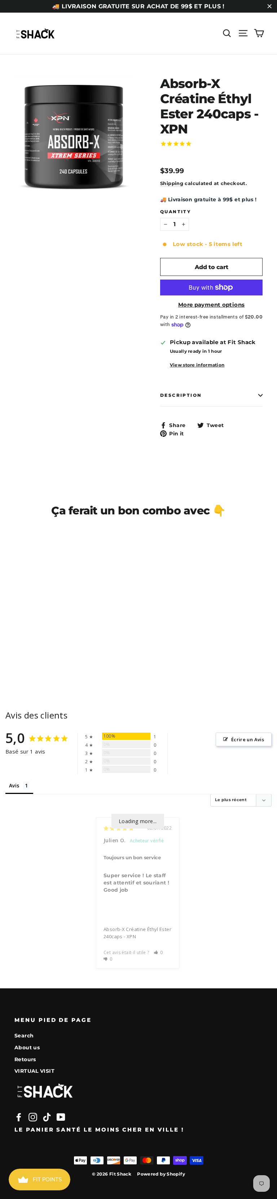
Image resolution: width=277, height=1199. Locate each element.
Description (181, 395)
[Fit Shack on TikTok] (47, 1117)
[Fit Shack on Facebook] (18, 1117)
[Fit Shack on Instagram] (32, 1117)
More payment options (211, 304)
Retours (25, 1059)
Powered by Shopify (161, 1174)
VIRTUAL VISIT (34, 1071)
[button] (158, 952)
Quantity (175, 211)
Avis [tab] (14, 785)
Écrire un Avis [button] (247, 739)
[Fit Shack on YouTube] (61, 1117)
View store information (197, 365)
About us (27, 1047)
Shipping (171, 183)
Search (24, 1035)
